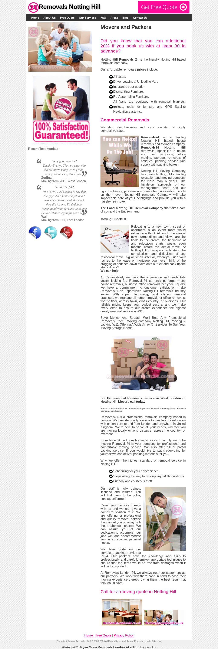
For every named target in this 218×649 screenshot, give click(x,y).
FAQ (103, 17)
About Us (49, 17)
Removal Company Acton (163, 408)
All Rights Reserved (115, 641)
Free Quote (67, 17)
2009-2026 (99, 641)
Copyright (62, 641)
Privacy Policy (124, 635)
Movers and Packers (125, 27)
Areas (114, 17)
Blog (125, 17)
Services (87, 17)
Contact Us (140, 17)
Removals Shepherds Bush (114, 408)
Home (35, 17)
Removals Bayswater (139, 408)
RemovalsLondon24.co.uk (147, 641)
